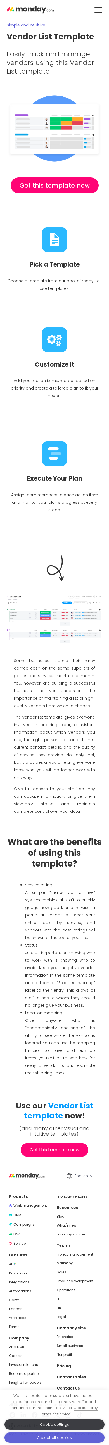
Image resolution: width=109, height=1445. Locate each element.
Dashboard (19, 1273)
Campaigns (24, 1225)
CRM (17, 1215)
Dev (16, 1234)
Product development (75, 1281)
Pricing (64, 1366)
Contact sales (71, 1377)
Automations (20, 1291)
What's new (66, 1225)
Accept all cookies (54, 1437)
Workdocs (17, 1318)
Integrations (19, 1282)
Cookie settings (54, 1424)
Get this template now (55, 185)
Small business (70, 1345)
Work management (30, 1206)
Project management (75, 1254)
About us (16, 1347)
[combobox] (83, 1175)
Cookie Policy (86, 1407)
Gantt (14, 1300)
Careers (15, 1356)
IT (58, 1299)
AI (10, 1264)
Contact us (68, 1388)
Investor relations (23, 1364)
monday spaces (71, 1234)
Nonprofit (64, 1354)
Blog (61, 1216)
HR (59, 1308)
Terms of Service (55, 1414)
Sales (61, 1272)
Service (19, 1243)
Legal (61, 1316)
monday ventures (72, 1196)
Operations (66, 1290)
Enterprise (65, 1337)
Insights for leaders (25, 1382)
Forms (14, 1327)
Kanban (16, 1309)
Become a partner (24, 1373)
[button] (98, 10)
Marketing (65, 1263)
